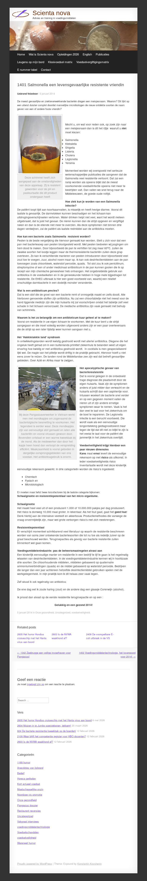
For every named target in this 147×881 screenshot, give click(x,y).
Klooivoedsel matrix (60, 62)
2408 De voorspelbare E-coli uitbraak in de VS (100, 636)
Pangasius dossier (27, 805)
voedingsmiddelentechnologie (33, 827)
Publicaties (102, 54)
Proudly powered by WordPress (34, 863)
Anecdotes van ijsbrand (30, 768)
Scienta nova (51, 13)
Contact (46, 70)
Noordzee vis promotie (29, 794)
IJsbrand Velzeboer (27, 93)
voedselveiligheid (81, 612)
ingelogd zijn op (35, 684)
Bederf (20, 773)
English (87, 54)
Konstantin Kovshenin (89, 863)
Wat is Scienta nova (41, 54)
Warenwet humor (26, 843)
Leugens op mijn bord (30, 62)
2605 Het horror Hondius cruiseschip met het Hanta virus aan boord (31, 638)
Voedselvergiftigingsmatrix (92, 62)
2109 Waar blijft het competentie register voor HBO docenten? (51, 736)
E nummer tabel (27, 70)
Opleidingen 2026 (68, 54)
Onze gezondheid (44, 612)
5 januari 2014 (47, 93)
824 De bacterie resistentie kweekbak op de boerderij (46, 731)
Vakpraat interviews (28, 821)
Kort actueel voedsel (28, 784)
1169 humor (23, 762)
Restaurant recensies (29, 811)
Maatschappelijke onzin (30, 789)
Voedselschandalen (28, 832)
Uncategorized (62, 612)
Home (21, 54)
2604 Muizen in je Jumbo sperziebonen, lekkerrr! (44, 725)
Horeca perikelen (26, 778)
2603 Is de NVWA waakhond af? (61, 636)
